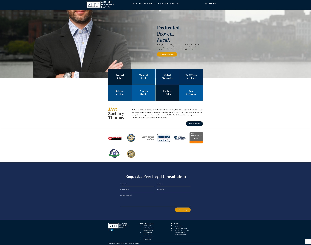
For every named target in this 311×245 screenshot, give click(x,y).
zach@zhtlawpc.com (181, 228)
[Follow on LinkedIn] (112, 230)
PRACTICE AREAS (147, 4)
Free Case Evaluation (167, 54)
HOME (134, 4)
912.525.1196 (210, 3)
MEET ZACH (163, 4)
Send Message (182, 210)
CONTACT (174, 4)
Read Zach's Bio (194, 124)
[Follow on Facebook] (108, 230)
